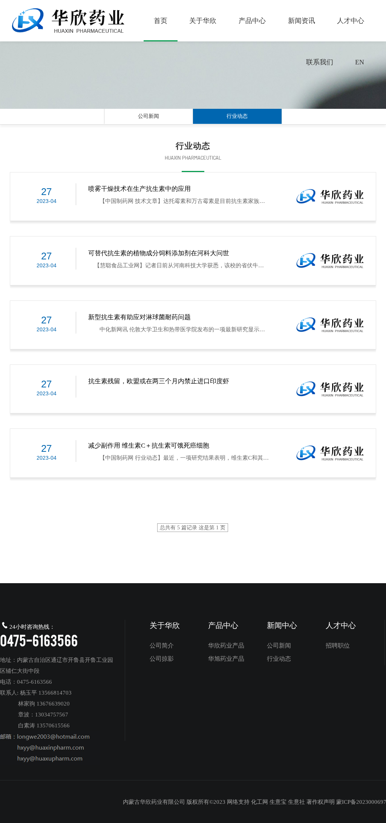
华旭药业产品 (226, 658)
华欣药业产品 (226, 645)
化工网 (259, 802)
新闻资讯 (301, 20)
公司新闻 (148, 116)
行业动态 (237, 116)
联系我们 (319, 62)
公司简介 (162, 645)
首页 (160, 20)
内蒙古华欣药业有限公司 (154, 802)
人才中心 (350, 20)
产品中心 (252, 20)
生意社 (296, 802)
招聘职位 (338, 645)
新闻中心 (282, 625)
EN (359, 62)
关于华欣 (202, 20)
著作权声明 (320, 802)
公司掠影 (162, 658)
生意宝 (278, 802)
